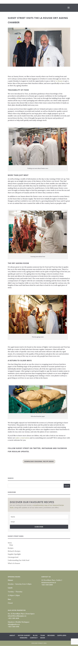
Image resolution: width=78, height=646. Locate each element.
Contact (34, 638)
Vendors (23, 638)
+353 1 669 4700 (13, 627)
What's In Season (14, 563)
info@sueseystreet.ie (48, 582)
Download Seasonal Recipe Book (39, 461)
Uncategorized (13, 557)
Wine (11, 545)
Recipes (10, 548)
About (12, 635)
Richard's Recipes (14, 551)
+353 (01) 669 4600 (17, 2)
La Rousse (59, 81)
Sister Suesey (24, 635)
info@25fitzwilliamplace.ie (17, 616)
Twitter (37, 448)
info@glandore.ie (14, 624)
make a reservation (22, 438)
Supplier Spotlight (14, 554)
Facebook (62, 448)
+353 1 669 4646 (13, 618)
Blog (35, 635)
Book (42, 638)
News (10, 543)
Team (42, 635)
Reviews (51, 635)
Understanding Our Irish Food (18, 560)
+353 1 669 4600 (47, 585)
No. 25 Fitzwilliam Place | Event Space (21, 614)
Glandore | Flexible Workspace (18, 622)
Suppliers (61, 635)
